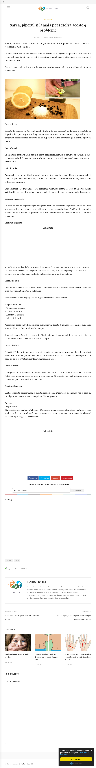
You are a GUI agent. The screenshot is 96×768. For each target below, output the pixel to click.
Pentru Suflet (25, 764)
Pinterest (68, 478)
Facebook (34, 417)
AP (9, 569)
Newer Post (84, 743)
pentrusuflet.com (29, 410)
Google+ (56, 478)
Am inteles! (76, 759)
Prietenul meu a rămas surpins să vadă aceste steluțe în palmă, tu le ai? (78, 656)
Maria (8, 410)
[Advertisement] (48, 246)
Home (48, 743)
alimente (48, 19)
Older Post (11, 743)
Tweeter (46, 478)
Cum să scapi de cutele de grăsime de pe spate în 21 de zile (46, 656)
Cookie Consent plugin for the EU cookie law (76, 763)
